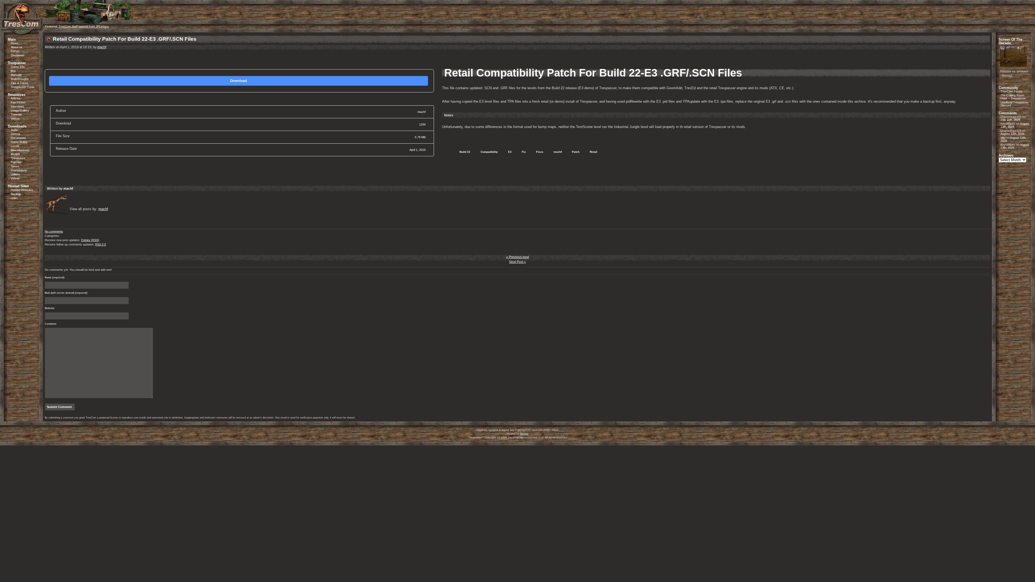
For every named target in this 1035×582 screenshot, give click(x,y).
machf (101, 47)
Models (15, 154)
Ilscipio (524, 433)
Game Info (18, 66)
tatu (1002, 137)
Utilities (15, 174)
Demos (15, 134)
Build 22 (463, 151)
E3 (509, 151)
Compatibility (488, 151)
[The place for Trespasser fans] (21, 31)
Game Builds (19, 142)
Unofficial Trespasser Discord (1014, 104)
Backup (16, 194)
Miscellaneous (20, 150)
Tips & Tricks (19, 83)
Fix (522, 151)
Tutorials (16, 114)
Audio (14, 129)
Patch (574, 151)
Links (14, 198)
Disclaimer (18, 55)
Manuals (16, 75)
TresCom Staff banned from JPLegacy (83, 26)
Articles (15, 98)
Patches (16, 162)
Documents (18, 138)
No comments (54, 231)
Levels (15, 146)
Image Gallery (20, 110)
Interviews (17, 106)
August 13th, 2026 (1012, 133)
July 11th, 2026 (1010, 119)
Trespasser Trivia (22, 87)
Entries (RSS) (90, 240)
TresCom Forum (1011, 91)
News (14, 43)
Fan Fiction (18, 102)
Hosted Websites (22, 190)
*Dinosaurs (18, 158)
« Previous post (517, 257)
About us (16, 47)
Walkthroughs (20, 79)
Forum (15, 51)
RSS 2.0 (100, 244)
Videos (15, 118)
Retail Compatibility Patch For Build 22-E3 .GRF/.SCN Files (124, 39)
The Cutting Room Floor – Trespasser (1013, 97)
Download (238, 81)
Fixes (538, 151)
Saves (15, 166)
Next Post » (517, 262)
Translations (19, 170)
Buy (13, 70)
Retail (592, 151)
